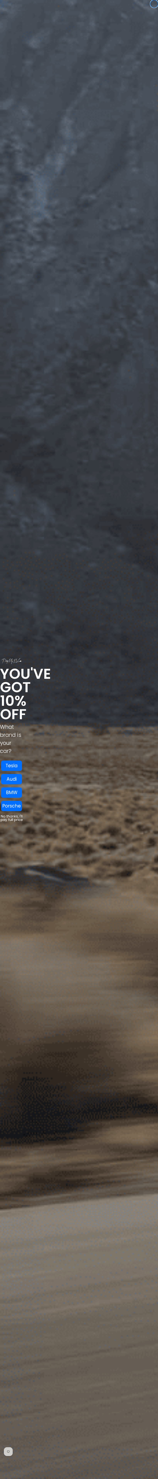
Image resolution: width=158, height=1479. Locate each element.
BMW (11, 792)
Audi (12, 779)
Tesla (12, 765)
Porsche (11, 806)
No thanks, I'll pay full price (12, 818)
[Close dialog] (154, 4)
